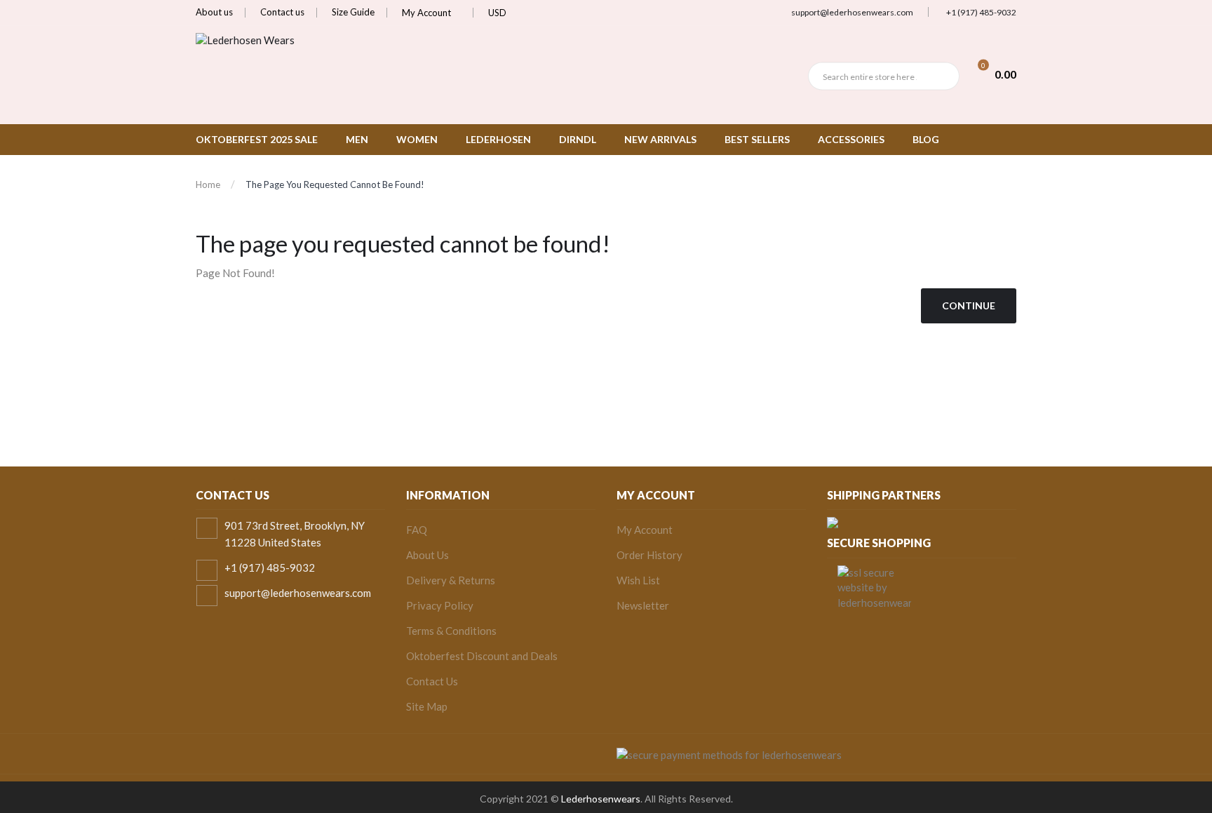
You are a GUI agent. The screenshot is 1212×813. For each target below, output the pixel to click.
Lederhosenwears (600, 799)
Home (208, 184)
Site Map (426, 706)
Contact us (282, 12)
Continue (968, 305)
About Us (427, 555)
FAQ (416, 529)
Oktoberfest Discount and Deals (482, 656)
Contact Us (432, 681)
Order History (649, 555)
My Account (427, 12)
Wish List (638, 580)
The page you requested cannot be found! (334, 184)
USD (498, 12)
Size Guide (353, 12)
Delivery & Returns (450, 580)
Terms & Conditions (451, 630)
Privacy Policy (439, 605)
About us (214, 12)
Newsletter (643, 605)
